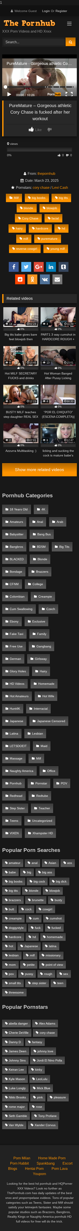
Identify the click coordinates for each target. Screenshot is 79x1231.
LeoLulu (41, 1079)
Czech (50, 609)
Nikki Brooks (17, 1097)
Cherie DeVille (19, 1032)
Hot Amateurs (19, 696)
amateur (14, 863)
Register (61, 11)
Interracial (41, 708)
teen (60, 983)
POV (64, 783)
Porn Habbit (19, 1163)
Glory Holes (18, 671)
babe (12, 872)
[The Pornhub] (32, 23)
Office (51, 771)
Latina (14, 733)
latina (52, 946)
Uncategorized (42, 820)
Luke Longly (17, 1088)
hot (11, 946)
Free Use (16, 646)
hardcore (42, 228)
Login (46, 11)
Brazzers (42, 571)
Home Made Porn (52, 1158)
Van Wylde (16, 1125)
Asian (52, 863)
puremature (49, 238)
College (37, 584)
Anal (40, 522)
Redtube (42, 796)
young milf (57, 248)
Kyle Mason (17, 1079)
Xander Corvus (45, 1125)
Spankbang (46, 1163)
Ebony (14, 621)
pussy (29, 974)
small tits (15, 983)
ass (69, 863)
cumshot (56, 918)
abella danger (18, 1023)
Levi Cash (60, 187)
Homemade (46, 683)
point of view (54, 964)
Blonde (42, 559)
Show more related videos (39, 469)
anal (35, 863)
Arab (60, 522)
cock (28, 909)
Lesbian (37, 733)
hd (63, 228)
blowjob (52, 208)
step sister (39, 983)
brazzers (15, 900)
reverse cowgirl (26, 248)
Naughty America (21, 771)
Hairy (43, 671)
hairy (19, 228)
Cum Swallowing (21, 609)
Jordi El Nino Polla (49, 1060)
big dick (61, 881)
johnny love (45, 1051)
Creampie (45, 596)
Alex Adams (47, 1023)
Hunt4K (15, 708)
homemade (55, 937)
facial (55, 218)
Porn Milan (21, 1158)
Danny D (15, 1042)
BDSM (41, 546)
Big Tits (64, 546)
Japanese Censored (51, 721)
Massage (16, 758)
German (15, 659)
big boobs (38, 197)
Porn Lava (60, 1168)
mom (12, 964)
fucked (56, 927)
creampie (15, 918)
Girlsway (41, 659)
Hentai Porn (34, 1168)
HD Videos (17, 683)
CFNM (14, 584)
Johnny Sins (17, 1060)
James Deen (17, 1051)
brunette (38, 900)
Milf (16, 197)
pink (40, 1097)
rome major (17, 1106)
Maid (44, 746)
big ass (47, 872)
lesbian (14, 955)
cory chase (41, 187)
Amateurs (16, 522)
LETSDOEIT (18, 746)
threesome (16, 992)
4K (43, 509)
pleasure (60, 1097)
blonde (28, 208)
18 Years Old (19, 509)
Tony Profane (47, 1116)
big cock (39, 881)
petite (31, 964)
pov (11, 974)
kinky (38, 1069)
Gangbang (43, 646)
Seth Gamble (18, 1116)
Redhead (16, 796)
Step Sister (17, 808)
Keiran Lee (16, 1069)
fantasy (37, 1042)
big (29, 872)
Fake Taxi (16, 634)
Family (41, 634)
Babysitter (16, 534)
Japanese (16, 721)
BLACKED (17, 559)
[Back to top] (65, 1218)
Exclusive (38, 621)
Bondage (16, 571)
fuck (38, 927)
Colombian (17, 596)
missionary (53, 955)
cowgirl (47, 909)
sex (65, 974)
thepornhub (46, 173)
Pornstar (41, 783)
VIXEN (14, 833)
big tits (63, 197)
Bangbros (16, 546)
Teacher (44, 808)
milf (25, 238)
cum (36, 918)
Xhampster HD (42, 833)
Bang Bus (44, 534)
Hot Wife (48, 696)
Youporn (39, 1174)
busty (58, 900)
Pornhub (16, 783)
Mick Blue (43, 1088)
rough (48, 974)
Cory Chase (30, 218)
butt (11, 909)
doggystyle (16, 927)
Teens (14, 820)
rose (39, 1106)
